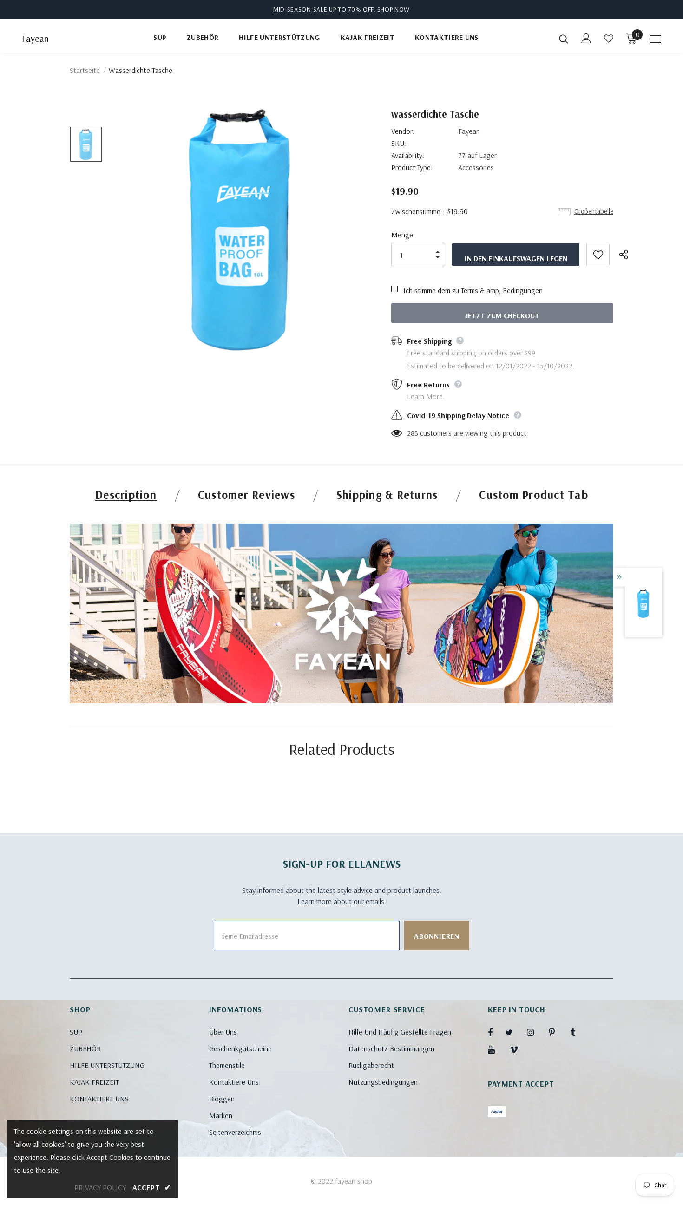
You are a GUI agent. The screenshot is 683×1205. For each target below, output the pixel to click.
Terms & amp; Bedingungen (502, 290)
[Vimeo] (518, 1049)
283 (412, 433)
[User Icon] (586, 38)
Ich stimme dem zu (431, 290)
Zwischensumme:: (417, 211)
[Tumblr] (579, 1032)
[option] (241, 231)
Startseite (85, 70)
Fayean (35, 38)
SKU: (398, 143)
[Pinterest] (557, 1032)
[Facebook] (496, 1032)
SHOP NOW (393, 9)
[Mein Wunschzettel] (608, 38)
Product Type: (412, 167)
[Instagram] (535, 1032)
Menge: (403, 234)
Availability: (407, 155)
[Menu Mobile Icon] (655, 39)
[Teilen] (628, 254)
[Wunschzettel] (598, 254)
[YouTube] (496, 1049)
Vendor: (402, 131)
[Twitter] (513, 1032)
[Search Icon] (563, 38)
